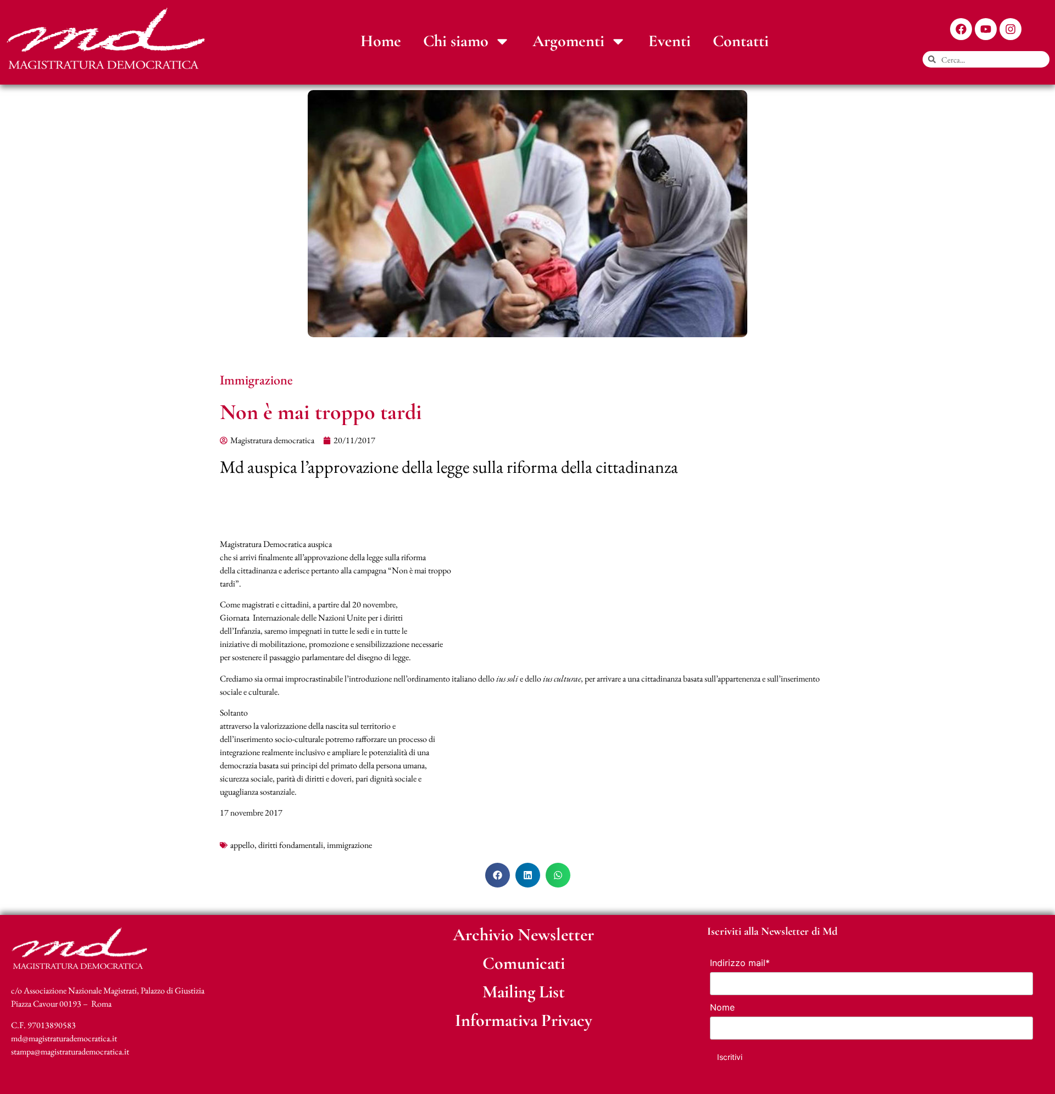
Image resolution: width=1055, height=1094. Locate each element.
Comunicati (523, 963)
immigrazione (349, 845)
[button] (497, 875)
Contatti (741, 41)
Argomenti (568, 41)
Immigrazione (256, 379)
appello (242, 845)
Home (380, 41)
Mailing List (523, 991)
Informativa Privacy (523, 1020)
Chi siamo (455, 41)
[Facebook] (961, 29)
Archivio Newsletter (523, 934)
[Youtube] (986, 29)
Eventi (669, 41)
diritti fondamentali (290, 845)
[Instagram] (1010, 29)
